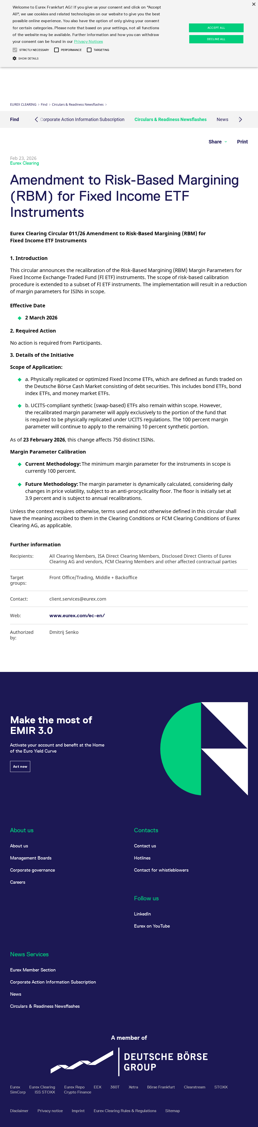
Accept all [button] (216, 27)
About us (19, 845)
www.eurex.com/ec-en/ (77, 615)
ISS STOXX (45, 1092)
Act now (20, 766)
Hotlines (142, 858)
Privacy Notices (88, 41)
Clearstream (195, 1087)
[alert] (129, 33)
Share (216, 142)
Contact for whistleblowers (161, 870)
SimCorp (18, 1092)
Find (44, 104)
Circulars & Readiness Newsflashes (78, 104)
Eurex (15, 1087)
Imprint (79, 1110)
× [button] (253, 4)
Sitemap (172, 1110)
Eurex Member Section (33, 969)
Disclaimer (19, 1110)
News (222, 119)
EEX (98, 1087)
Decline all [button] (216, 39)
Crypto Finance (77, 1092)
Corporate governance (32, 870)
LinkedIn (142, 913)
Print (242, 142)
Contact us (145, 845)
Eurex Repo (75, 1087)
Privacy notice (51, 1110)
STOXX (221, 1087)
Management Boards (30, 858)
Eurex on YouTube (152, 926)
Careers (17, 882)
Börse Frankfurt (161, 1087)
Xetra (134, 1087)
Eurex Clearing (23, 104)
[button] (15, 50)
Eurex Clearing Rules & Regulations (125, 1110)
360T (115, 1087)
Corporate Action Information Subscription (82, 119)
